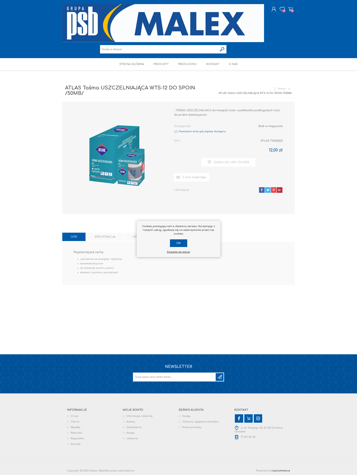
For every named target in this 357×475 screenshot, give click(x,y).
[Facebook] (239, 418)
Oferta (75, 421)
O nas (74, 416)
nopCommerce (280, 470)
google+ (279, 190)
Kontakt (76, 444)
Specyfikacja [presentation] (105, 236)
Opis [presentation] (74, 236)
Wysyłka (75, 427)
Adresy (130, 421)
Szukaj (186, 416)
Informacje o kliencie (139, 416)
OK (178, 243)
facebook (262, 190)
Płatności (76, 433)
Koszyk (290, 9)
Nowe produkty (191, 427)
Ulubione (132, 438)
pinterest (273, 190)
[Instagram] (258, 418)
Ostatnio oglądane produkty (200, 421)
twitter (268, 190)
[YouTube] (248, 418)
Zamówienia (133, 427)
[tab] (74, 237)
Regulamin (77, 438)
